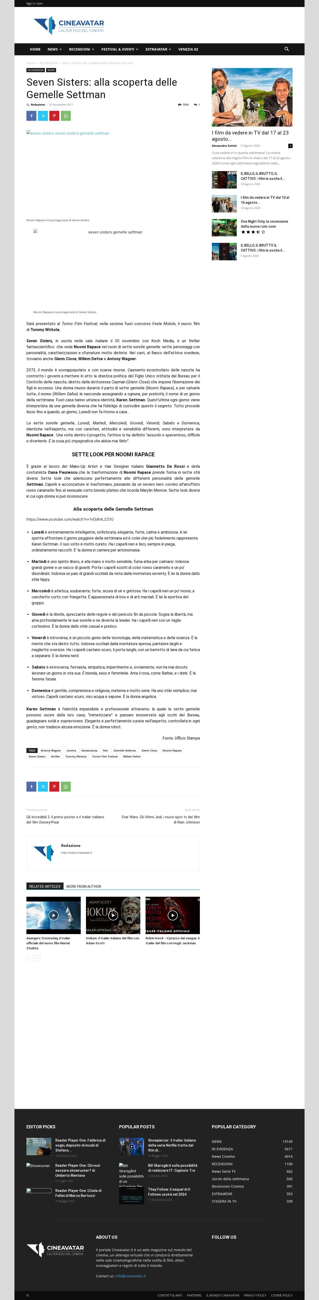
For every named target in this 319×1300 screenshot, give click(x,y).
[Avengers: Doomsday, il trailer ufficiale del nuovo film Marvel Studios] (53, 915)
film (105, 750)
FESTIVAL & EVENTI (117, 49)
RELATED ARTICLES (45, 887)
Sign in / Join (34, 3)
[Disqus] (113, 1035)
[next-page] (37, 958)
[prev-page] (29, 958)
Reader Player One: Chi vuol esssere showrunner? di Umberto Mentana (77, 1170)
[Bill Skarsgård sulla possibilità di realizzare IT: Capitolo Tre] (131, 1176)
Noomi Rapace (172, 750)
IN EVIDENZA (49, 63)
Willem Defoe (132, 756)
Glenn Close (149, 750)
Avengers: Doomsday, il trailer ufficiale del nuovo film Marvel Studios (48, 943)
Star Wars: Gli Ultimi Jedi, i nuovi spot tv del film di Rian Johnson (161, 819)
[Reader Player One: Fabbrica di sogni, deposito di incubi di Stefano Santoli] (38, 1146)
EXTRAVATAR (156, 49)
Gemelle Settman (125, 750)
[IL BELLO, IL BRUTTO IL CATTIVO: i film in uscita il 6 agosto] (224, 251)
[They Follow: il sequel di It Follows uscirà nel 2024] (131, 1195)
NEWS (53, 49)
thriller (55, 756)
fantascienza (89, 750)
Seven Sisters (37, 756)
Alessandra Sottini (224, 145)
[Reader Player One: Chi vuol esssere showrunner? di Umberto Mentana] (38, 1171)
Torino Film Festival (105, 756)
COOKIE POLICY (282, 1295)
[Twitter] (43, 116)
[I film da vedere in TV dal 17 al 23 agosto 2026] (252, 97)
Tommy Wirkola (76, 756)
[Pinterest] (54, 116)
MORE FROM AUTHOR (84, 887)
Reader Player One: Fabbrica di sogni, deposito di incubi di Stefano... (80, 1145)
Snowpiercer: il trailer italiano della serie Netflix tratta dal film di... (172, 1145)
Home (30, 63)
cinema (71, 750)
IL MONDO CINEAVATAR (222, 1295)
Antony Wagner (51, 750)
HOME (35, 49)
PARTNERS (194, 1295)
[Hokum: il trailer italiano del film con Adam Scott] (113, 915)
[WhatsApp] (66, 116)
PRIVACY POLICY (255, 1295)
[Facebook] (31, 116)
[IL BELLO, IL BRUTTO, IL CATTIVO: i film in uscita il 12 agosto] (224, 180)
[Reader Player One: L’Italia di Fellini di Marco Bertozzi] (38, 1197)
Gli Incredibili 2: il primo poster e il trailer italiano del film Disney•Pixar (65, 819)
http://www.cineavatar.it (76, 852)
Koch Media (162, 341)
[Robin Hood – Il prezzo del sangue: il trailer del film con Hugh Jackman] (173, 915)
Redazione (38, 104)
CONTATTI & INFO (170, 1295)
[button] (287, 49)
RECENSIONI (79, 49)
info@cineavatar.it (131, 1276)
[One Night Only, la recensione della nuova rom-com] (224, 227)
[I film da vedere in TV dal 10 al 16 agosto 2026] (224, 203)
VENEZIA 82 (188, 49)
